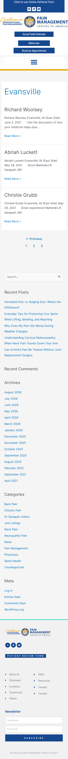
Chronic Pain (12, 510)
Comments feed (14, 603)
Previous (34, 239)
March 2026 (12, 424)
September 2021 (15, 474)
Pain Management (16, 548)
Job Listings (12, 523)
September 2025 (15, 455)
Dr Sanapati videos (16, 516)
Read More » (12, 136)
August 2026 (12, 392)
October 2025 (13, 449)
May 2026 (11, 411)
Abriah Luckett (20, 152)
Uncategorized (14, 567)
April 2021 (11, 480)
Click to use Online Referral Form (34, 2)
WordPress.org (14, 609)
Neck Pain (11, 529)
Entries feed (12, 597)
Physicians (11, 554)
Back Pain (10, 504)
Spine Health (12, 561)
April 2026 (11, 417)
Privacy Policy (50, 753)
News (8, 542)
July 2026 (11, 398)
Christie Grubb (20, 195)
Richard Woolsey (23, 109)
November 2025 (15, 443)
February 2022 (14, 468)
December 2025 (15, 436)
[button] (34, 62)
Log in (8, 590)
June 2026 (11, 405)
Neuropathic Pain (15, 535)
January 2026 (13, 430)
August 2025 (12, 461)
